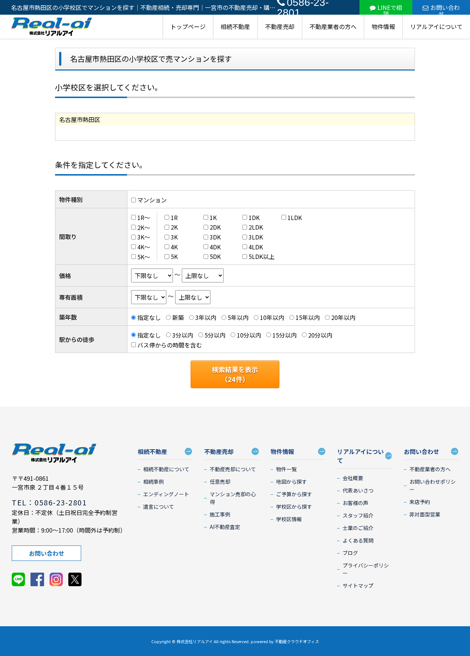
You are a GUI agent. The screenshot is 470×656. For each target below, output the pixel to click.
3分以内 (182, 335)
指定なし (149, 317)
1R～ (143, 217)
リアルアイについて (436, 26)
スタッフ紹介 (358, 515)
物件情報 (383, 26)
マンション (152, 199)
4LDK (256, 246)
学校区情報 (289, 519)
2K (174, 227)
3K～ (143, 237)
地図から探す (291, 481)
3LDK (256, 237)
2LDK (256, 227)
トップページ (188, 26)
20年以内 (343, 317)
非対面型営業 (424, 514)
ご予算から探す (294, 494)
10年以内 (272, 317)
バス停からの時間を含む (169, 344)
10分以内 (249, 335)
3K (174, 237)
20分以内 (320, 335)
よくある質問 (358, 540)
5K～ (143, 256)
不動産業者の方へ (333, 26)
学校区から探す (294, 506)
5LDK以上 (262, 256)
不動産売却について (233, 469)
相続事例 (153, 481)
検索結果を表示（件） (235, 374)
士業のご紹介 (358, 527)
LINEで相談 (389, 9)
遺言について (158, 506)
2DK (215, 227)
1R (174, 217)
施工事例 (220, 514)
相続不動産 (235, 26)
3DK (215, 237)
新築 (178, 317)
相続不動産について (166, 469)
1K (213, 217)
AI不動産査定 (225, 526)
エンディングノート (166, 494)
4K (174, 246)
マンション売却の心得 (233, 497)
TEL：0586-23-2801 (49, 502)
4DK (215, 246)
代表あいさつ (358, 490)
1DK (254, 217)
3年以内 (205, 317)
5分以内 (215, 335)
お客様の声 (355, 503)
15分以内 (284, 335)
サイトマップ (358, 585)
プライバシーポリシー (366, 569)
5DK (215, 256)
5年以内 (238, 317)
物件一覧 (286, 469)
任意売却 (220, 481)
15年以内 (308, 317)
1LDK (295, 217)
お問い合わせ (445, 9)
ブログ (350, 552)
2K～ (143, 227)
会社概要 (353, 478)
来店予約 (419, 501)
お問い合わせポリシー (432, 485)
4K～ (143, 246)
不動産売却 (279, 26)
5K (174, 256)
